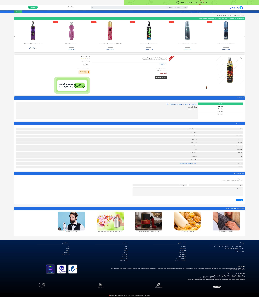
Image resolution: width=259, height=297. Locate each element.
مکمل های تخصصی (221, 12)
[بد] (83, 58)
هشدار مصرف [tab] (220, 111)
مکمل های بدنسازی (212, 12)
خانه (243, 12)
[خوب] (87, 58)
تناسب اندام (66, 252)
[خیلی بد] (82, 58)
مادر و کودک (191, 12)
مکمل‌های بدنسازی (123, 260)
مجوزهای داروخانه (182, 256)
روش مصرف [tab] (220, 109)
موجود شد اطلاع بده (160, 77)
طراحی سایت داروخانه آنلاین (120, 295)
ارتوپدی (205, 12)
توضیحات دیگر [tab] (220, 114)
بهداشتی (234, 12)
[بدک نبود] (85, 58)
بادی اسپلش (190, 163)
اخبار (68, 246)
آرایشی (239, 12)
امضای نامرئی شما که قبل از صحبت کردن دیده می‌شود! (149, 231)
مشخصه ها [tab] (220, 103)
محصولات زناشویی (183, 12)
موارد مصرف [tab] (220, 106)
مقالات (67, 248)
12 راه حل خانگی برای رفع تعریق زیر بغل (226, 231)
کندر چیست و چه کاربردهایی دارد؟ (187, 231)
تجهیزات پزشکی (199, 12)
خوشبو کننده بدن (183, 163)
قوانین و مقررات (182, 250)
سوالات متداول (183, 248)
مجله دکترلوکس (18, 12)
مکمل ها (229, 12)
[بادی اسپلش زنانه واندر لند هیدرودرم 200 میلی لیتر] (206, 87)
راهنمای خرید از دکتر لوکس (180, 260)
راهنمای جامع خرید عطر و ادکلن (71, 231)
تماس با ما (183, 246)
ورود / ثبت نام (71, 6)
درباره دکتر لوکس (182, 252)
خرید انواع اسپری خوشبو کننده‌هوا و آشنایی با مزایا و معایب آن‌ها (110, 231)
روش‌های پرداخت (182, 254)
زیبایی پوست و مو (65, 254)
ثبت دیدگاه (239, 200)
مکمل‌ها (125, 252)
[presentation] (244, 37)
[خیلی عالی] (89, 58)
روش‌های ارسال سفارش (181, 258)
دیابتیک (67, 250)
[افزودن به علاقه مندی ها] (241, 58)
